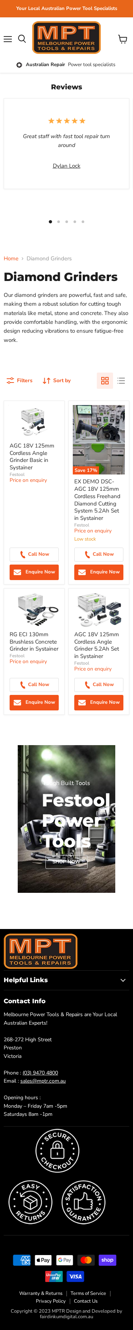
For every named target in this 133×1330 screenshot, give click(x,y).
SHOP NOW (66, 861)
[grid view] (105, 381)
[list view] (121, 381)
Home (11, 259)
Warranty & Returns (40, 1293)
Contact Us (86, 1301)
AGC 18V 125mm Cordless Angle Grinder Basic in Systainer (32, 456)
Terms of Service (88, 1293)
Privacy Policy (51, 1301)
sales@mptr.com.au (43, 1080)
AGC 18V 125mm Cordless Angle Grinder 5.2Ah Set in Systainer (96, 645)
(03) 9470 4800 (40, 1072)
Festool (17, 474)
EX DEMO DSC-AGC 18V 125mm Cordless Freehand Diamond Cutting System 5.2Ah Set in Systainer (97, 499)
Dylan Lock (67, 165)
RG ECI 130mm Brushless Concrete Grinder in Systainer (34, 641)
